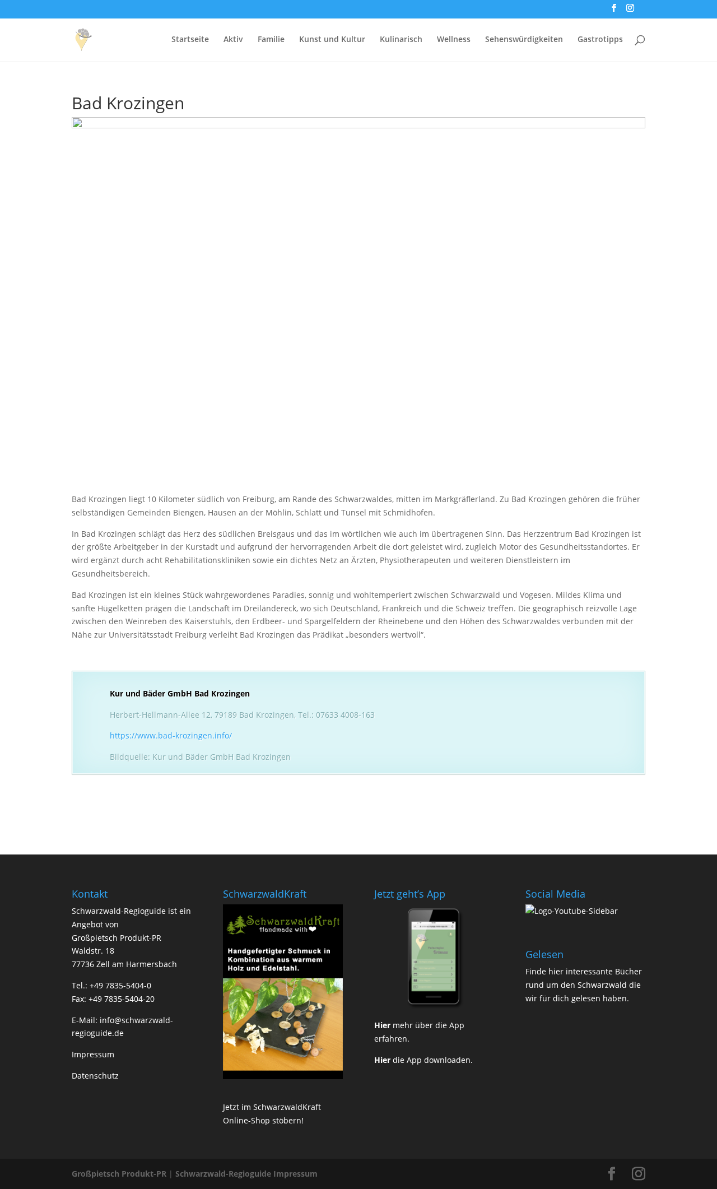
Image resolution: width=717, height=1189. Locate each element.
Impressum (93, 1054)
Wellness (454, 39)
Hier (382, 1025)
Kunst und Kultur (332, 39)
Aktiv (233, 39)
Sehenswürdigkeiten (524, 39)
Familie (271, 39)
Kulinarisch (401, 39)
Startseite (190, 39)
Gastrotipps (600, 39)
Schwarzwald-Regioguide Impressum (246, 1173)
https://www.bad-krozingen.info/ (171, 735)
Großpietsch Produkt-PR (119, 1173)
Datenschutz (95, 1075)
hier (556, 971)
